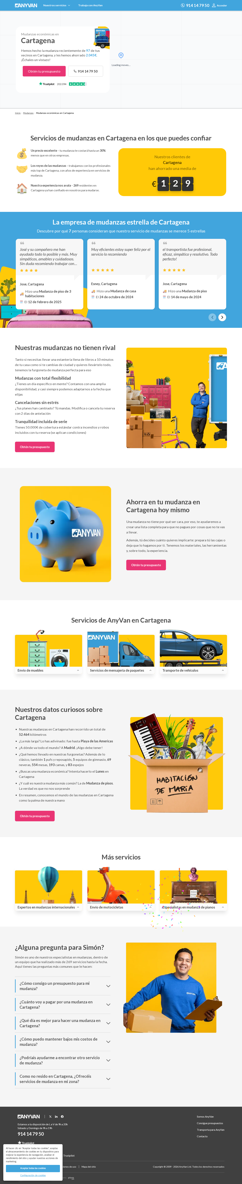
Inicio (18, 113)
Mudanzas (28, 113)
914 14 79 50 (31, 1134)
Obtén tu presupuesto (44, 71)
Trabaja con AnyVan (90, 5)
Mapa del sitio (89, 1166)
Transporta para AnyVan (210, 1129)
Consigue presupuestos (210, 1123)
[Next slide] (222, 317)
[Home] (26, 5)
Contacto (202, 1136)
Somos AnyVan (205, 1116)
